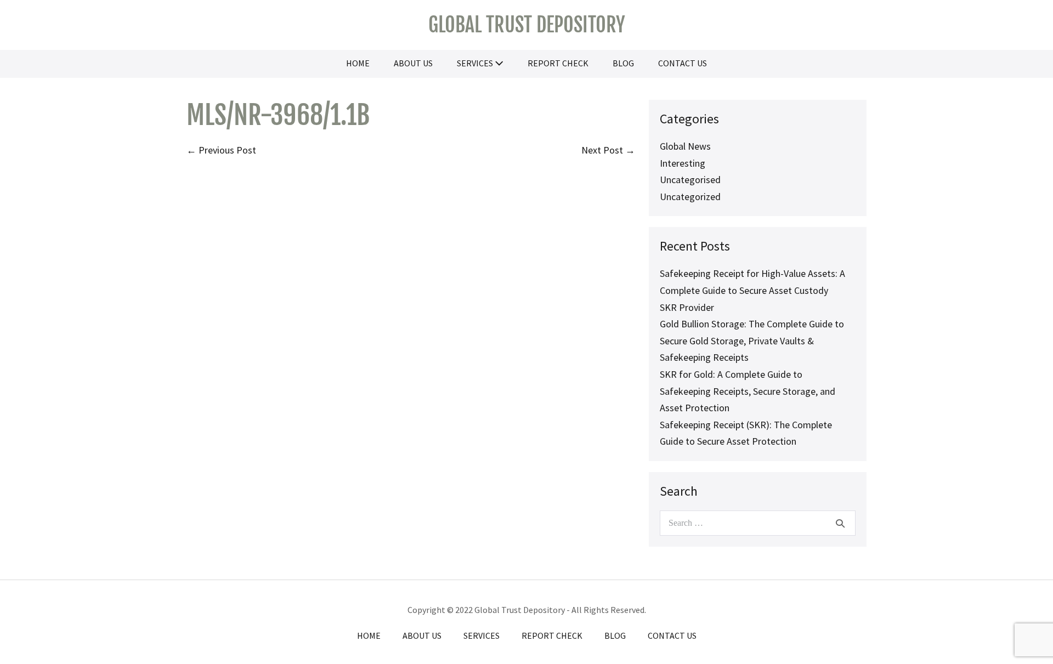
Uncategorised (690, 179)
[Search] (840, 523)
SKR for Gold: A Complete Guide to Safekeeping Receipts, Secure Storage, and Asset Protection (747, 391)
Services (476, 63)
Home (358, 63)
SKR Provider (687, 307)
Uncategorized (690, 196)
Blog (623, 63)
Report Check (558, 63)
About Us (413, 63)
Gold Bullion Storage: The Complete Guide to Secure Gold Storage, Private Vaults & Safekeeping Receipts (752, 340)
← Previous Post (221, 150)
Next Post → (608, 150)
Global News (685, 146)
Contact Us (682, 63)
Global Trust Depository (526, 25)
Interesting (682, 163)
